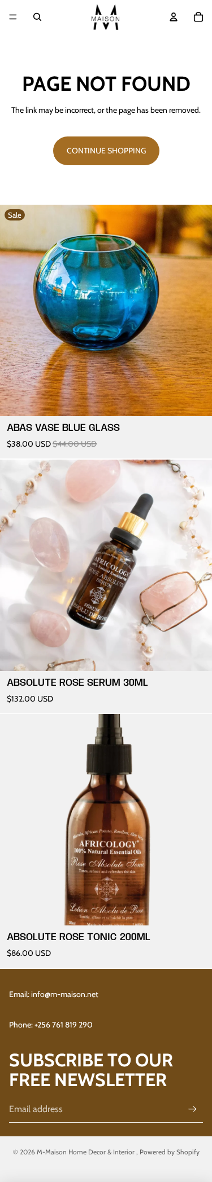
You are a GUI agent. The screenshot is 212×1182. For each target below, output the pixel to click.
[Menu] (13, 17)
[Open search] (37, 17)
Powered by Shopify (170, 1152)
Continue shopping (106, 150)
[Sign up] (192, 1109)
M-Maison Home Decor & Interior (86, 1152)
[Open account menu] (173, 17)
